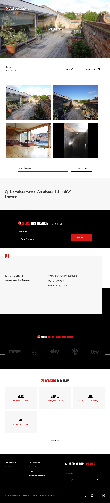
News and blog (51, 13)
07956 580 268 (89, 396)
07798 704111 (21, 420)
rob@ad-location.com (21, 424)
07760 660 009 (21, 396)
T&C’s (35, 495)
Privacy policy (30, 239)
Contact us (80, 13)
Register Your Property (65, 13)
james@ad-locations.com (55, 400)
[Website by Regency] (103, 495)
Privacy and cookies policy (48, 495)
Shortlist (24, 13)
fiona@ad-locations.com (89, 400)
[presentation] (102, 271)
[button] (7, 307)
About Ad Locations (37, 13)
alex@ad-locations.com (20, 400)
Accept (27, 239)
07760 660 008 (55, 396)
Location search (11, 13)
